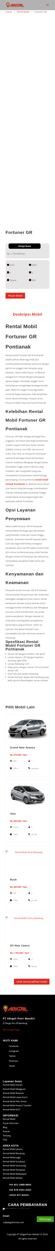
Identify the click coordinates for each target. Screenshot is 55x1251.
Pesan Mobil (15, 295)
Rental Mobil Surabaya (14, 1161)
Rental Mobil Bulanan (13, 1093)
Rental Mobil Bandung (14, 1153)
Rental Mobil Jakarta (13, 1149)
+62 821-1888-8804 (20, 1184)
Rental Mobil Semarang (14, 1165)
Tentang (7, 1135)
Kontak (6, 1131)
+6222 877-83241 (19, 1195)
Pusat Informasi (10, 1123)
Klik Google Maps (11, 1029)
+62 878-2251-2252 (20, 1190)
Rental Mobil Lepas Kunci (15, 1097)
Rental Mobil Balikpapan (15, 1173)
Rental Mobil (23, 11)
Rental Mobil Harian (12, 1084)
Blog (5, 1127)
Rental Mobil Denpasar (14, 1169)
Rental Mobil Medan (13, 1177)
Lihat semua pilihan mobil (31, 981)
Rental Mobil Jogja (11, 1157)
